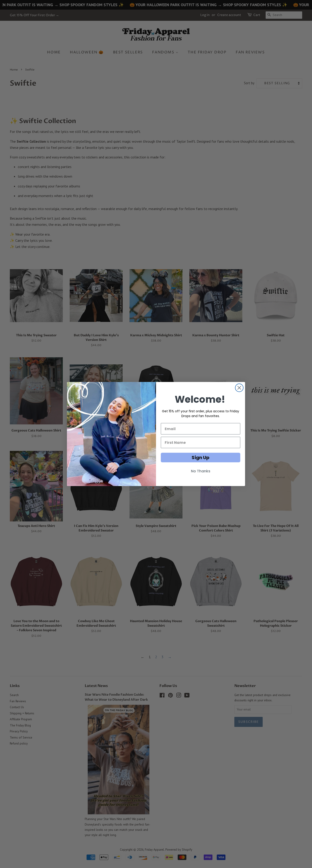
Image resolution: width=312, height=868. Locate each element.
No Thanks (200, 471)
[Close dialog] (239, 388)
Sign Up (200, 457)
